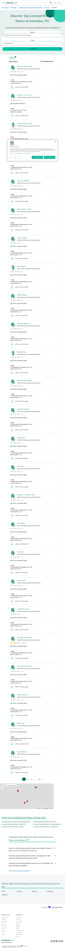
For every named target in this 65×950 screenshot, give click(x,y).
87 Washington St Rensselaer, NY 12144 (21, 167)
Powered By (45, 907)
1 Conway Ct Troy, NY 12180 (18, 110)
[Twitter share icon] (59, 942)
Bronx (3, 891)
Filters (13, 57)
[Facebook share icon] (51, 942)
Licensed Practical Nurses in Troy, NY (13, 827)
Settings (15, 157)
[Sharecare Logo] (12, 2)
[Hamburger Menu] (4, 2)
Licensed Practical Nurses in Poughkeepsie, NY (16, 822)
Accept (50, 157)
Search (50, 2)
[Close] (55, 142)
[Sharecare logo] (20, 940)
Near (32, 40)
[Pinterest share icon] (62, 942)
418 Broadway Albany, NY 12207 (19, 139)
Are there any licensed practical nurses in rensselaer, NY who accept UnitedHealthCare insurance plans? (29, 857)
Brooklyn (19, 891)
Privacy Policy (32, 151)
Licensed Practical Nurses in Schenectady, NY (47, 824)
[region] (32, 150)
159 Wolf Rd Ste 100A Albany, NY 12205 (21, 81)
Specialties (14, 7)
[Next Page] (43, 779)
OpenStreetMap (45, 808)
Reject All (37, 157)
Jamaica (34, 891)
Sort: (46, 61)
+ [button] (2, 786)
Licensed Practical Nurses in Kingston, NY (46, 827)
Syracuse (4, 895)
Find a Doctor (5, 7)
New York (46, 7)
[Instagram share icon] (54, 942)
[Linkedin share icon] (56, 942)
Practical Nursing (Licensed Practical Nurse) (30, 7)
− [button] (2, 788)
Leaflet (38, 808)
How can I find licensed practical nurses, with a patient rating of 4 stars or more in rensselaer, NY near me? (31, 849)
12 (39, 779)
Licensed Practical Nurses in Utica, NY (44, 822)
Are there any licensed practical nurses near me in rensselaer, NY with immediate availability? (31, 864)
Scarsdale (50, 891)
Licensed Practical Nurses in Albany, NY (14, 824)
